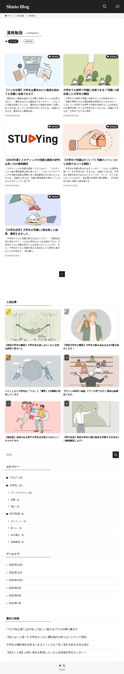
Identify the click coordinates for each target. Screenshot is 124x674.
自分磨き (17, 535)
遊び (15, 506)
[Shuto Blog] (16, 6)
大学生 (16, 485)
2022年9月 (15, 588)
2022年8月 (15, 595)
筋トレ (16, 528)
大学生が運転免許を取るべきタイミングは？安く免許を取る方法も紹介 (47, 644)
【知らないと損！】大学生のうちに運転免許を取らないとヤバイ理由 (46, 637)
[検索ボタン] (104, 6)
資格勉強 (17, 542)
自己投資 (13, 41)
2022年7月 (15, 603)
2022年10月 (16, 580)
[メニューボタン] (117, 6)
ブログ (16, 477)
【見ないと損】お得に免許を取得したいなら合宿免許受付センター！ (46, 652)
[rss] (63, 665)
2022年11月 (15, 572)
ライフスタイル (21, 492)
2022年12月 (16, 564)
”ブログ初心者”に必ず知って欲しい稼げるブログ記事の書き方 (42, 629)
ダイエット (18, 521)
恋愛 (15, 499)
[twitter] (60, 665)
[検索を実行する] (116, 454)
